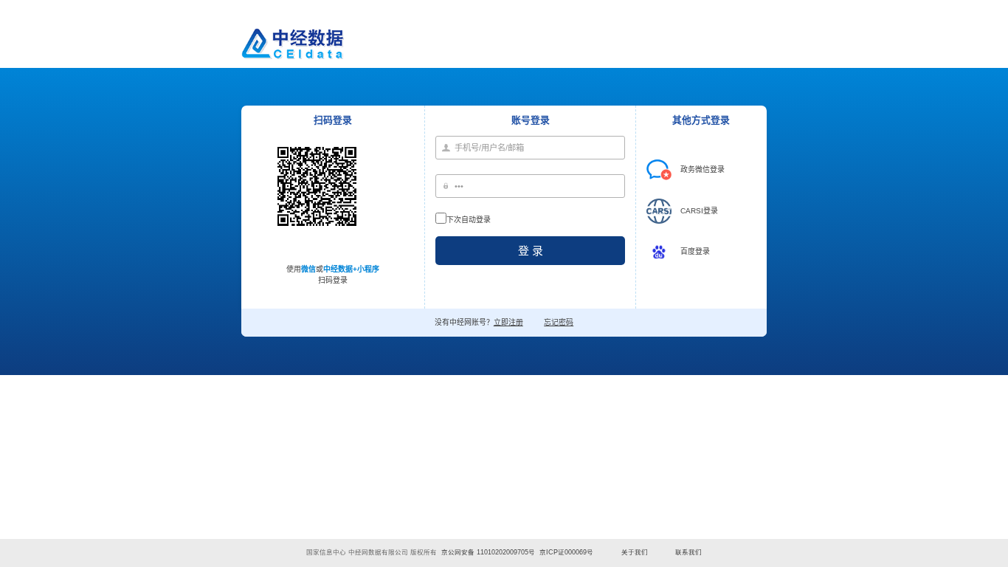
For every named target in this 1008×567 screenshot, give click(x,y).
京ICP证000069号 (566, 552)
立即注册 (508, 322)
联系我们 (688, 552)
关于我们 (634, 552)
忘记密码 (558, 322)
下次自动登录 (468, 220)
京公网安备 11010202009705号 (488, 552)
